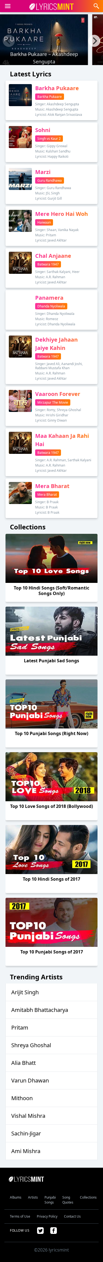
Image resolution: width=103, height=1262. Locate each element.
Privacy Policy (47, 1216)
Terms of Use (20, 1216)
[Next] (94, 41)
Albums (15, 1197)
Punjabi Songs (50, 1200)
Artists (33, 1197)
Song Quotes (67, 1200)
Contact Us (72, 1216)
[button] (7, 6)
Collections (88, 1197)
